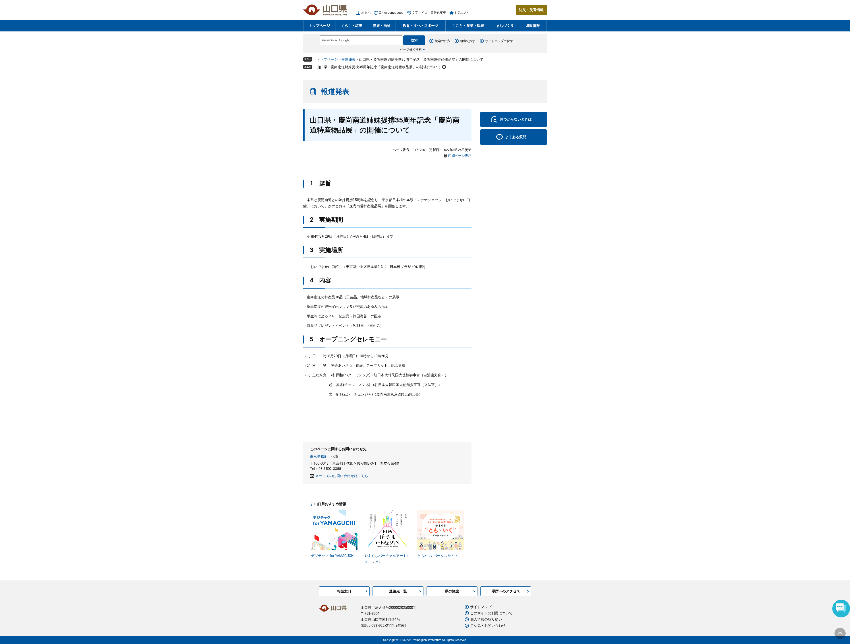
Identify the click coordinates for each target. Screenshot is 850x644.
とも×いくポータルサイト (437, 556)
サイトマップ (480, 607)
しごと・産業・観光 (468, 25)
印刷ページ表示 (459, 156)
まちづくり (505, 25)
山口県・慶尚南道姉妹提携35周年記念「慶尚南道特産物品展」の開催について (379, 67)
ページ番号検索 (411, 49)
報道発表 (348, 59)
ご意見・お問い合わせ (488, 625)
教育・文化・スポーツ (420, 25)
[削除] (444, 67)
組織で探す (467, 41)
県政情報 (533, 25)
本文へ (366, 12)
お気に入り (462, 12)
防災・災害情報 (531, 10)
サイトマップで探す (499, 41)
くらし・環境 (351, 25)
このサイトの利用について (491, 613)
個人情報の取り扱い (486, 619)
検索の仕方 (442, 41)
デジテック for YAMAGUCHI (333, 556)
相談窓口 (344, 591)
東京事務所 (319, 456)
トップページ (319, 25)
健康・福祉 (381, 25)
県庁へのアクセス (506, 591)
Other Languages (391, 12)
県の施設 (452, 591)
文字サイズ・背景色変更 (429, 12)
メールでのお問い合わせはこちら (341, 476)
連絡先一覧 (398, 591)
